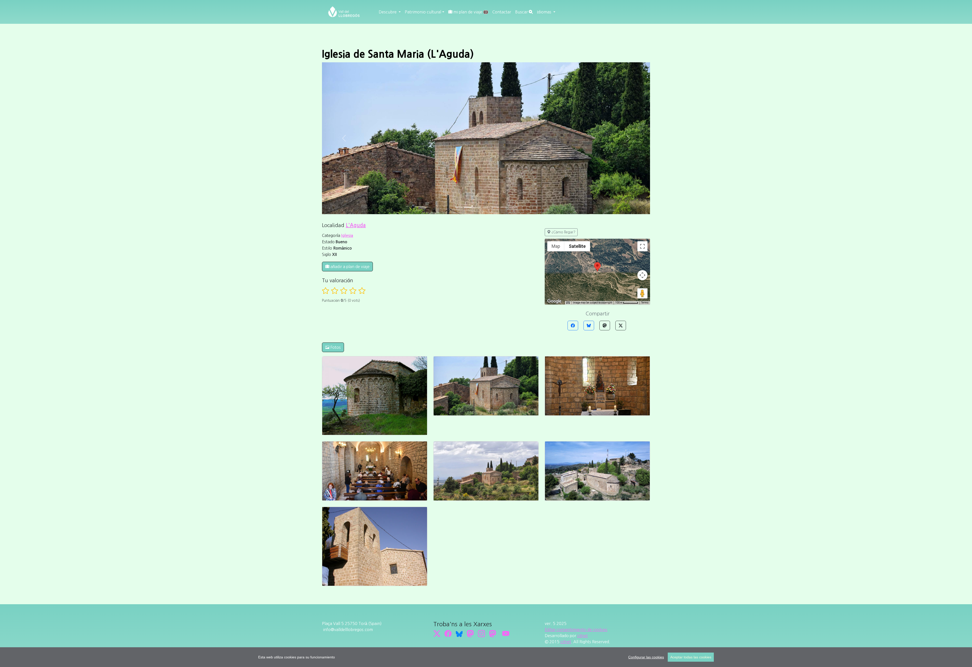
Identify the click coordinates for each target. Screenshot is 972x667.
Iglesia (347, 235)
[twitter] (436, 633)
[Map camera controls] (642, 275)
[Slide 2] (477, 207)
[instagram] (481, 633)
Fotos (335, 347)
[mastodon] (492, 633)
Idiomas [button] (544, 12)
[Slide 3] (486, 207)
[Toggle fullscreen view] (642, 246)
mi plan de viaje (469, 12)
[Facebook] (573, 325)
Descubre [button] (388, 12)
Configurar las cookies (646, 657)
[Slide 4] (495, 207)
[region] (486, 657)
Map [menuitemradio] (556, 246)
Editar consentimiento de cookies (576, 630)
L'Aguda (356, 225)
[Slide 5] (504, 207)
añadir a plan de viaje (349, 267)
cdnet (582, 636)
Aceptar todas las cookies (690, 657)
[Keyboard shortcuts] (568, 303)
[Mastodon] (604, 325)
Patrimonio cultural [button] (423, 12)
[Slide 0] (458, 207)
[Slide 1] (468, 207)
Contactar (501, 12)
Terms (645, 302)
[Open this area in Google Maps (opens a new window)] (554, 301)
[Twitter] (620, 325)
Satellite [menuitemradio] (577, 246)
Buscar (522, 12)
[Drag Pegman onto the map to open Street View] (642, 293)
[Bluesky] (588, 325)
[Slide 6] (513, 207)
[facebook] (448, 633)
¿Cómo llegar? (563, 232)
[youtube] (505, 633)
